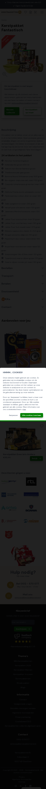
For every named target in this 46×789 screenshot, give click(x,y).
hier (24, 409)
